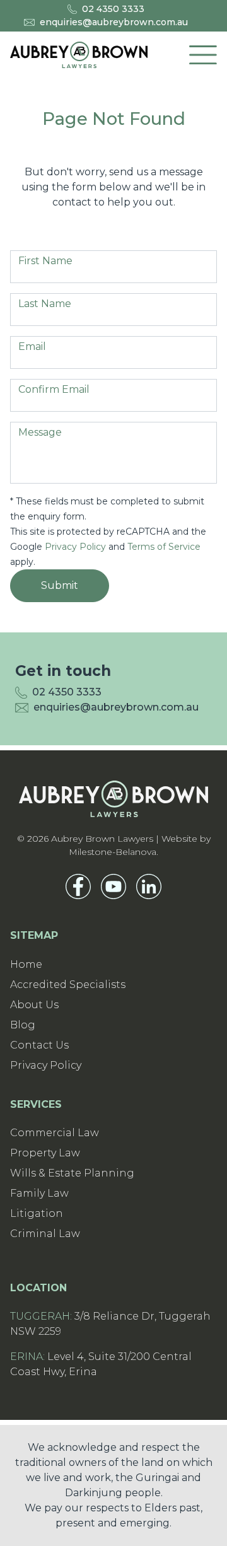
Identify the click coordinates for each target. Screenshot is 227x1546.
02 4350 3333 (113, 9)
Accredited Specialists (67, 985)
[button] (203, 54)
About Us (34, 1005)
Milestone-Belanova (112, 851)
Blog (22, 1025)
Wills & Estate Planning (72, 1173)
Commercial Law (54, 1133)
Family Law (39, 1193)
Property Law (45, 1153)
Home (26, 964)
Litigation (36, 1213)
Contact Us (39, 1045)
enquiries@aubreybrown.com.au (114, 22)
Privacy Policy (75, 546)
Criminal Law (45, 1234)
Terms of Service (164, 546)
